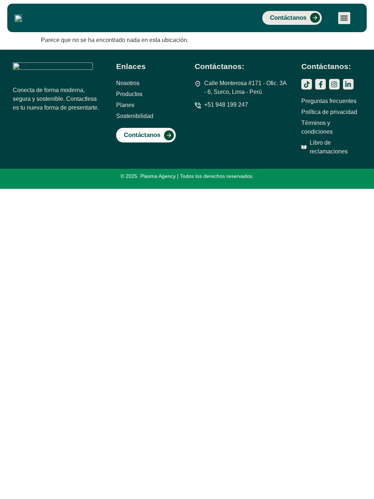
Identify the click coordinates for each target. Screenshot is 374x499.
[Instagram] (334, 84)
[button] (344, 18)
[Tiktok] (306, 84)
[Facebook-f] (320, 84)
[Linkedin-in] (348, 84)
